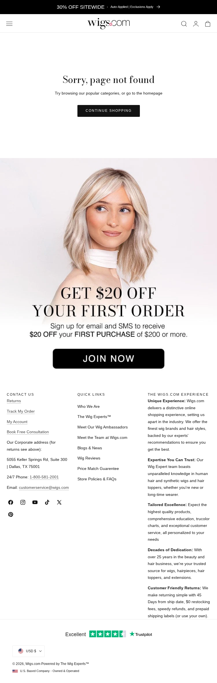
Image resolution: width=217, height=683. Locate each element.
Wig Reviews (88, 458)
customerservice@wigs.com (44, 487)
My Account (17, 421)
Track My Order (21, 411)
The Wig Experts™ (94, 416)
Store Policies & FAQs (96, 479)
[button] (9, 24)
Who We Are (88, 406)
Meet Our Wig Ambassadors (102, 427)
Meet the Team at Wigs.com (102, 437)
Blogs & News (89, 448)
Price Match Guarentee (98, 468)
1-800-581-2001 (44, 477)
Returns (14, 401)
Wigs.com (32, 664)
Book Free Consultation (28, 432)
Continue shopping (109, 111)
